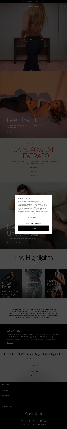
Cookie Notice (24, 213)
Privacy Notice (35, 213)
